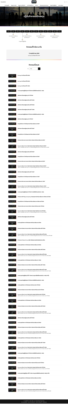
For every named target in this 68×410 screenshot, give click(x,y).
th (64, 2)
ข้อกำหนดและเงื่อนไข (24, 402)
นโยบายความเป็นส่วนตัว (31, 402)
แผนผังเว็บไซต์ (45, 402)
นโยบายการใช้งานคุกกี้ (39, 402)
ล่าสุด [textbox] (31, 69)
